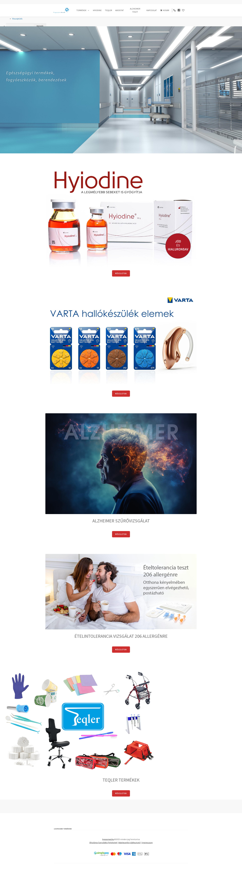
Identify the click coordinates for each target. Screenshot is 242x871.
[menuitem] (124, 26)
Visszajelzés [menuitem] (17, 18)
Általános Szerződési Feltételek (103, 842)
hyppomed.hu (108, 839)
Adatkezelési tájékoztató (129, 842)
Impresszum (147, 842)
